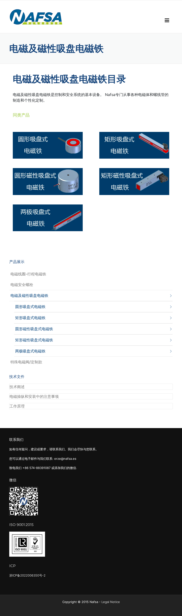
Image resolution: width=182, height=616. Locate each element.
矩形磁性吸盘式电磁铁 (34, 340)
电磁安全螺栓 (21, 284)
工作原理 (17, 406)
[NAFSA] (36, 16)
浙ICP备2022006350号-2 (27, 575)
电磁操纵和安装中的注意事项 (34, 396)
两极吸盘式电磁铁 (30, 351)
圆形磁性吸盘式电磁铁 (34, 328)
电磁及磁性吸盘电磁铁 (29, 295)
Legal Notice (110, 602)
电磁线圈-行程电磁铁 (28, 274)
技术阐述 (17, 386)
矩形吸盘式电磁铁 (30, 317)
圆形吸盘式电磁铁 (30, 306)
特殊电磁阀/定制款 (26, 362)
